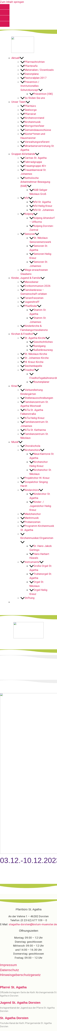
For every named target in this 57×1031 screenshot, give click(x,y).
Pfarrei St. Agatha (13, 987)
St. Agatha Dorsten (14, 1018)
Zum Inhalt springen (12, 1)
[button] (33, 58)
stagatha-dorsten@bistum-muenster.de (33, 924)
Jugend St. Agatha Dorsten (20, 1002)
